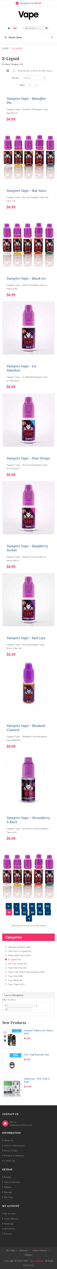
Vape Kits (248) (15, 976)
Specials (8, 1192)
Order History (11, 1218)
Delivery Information (14, 1145)
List (14, 70)
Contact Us (9, 1160)
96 (16, 912)
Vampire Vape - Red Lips (26, 638)
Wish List (8, 1223)
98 (32, 912)
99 (40, 912)
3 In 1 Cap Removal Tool (36, 1054)
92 (32, 906)
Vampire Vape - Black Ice (26, 278)
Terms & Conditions (14, 1155)
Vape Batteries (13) (17, 967)
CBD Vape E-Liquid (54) (19, 951)
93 (39, 906)
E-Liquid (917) (14, 959)
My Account (9, 1213)
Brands (7, 1177)
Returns (8, 1233)
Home (5, 48)
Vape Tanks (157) (16, 984)
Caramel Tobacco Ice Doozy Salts (38, 1032)
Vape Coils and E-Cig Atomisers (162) (26, 972)
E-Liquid (17, 48)
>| (29, 918)
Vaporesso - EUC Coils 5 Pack (36, 1080)
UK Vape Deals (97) (17, 963)
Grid (7, 70)
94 (47, 906)
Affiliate (8, 1187)
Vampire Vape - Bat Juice (26, 191)
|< (9, 906)
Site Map (8, 1197)
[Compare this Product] (48, 115)
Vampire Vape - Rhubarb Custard (26, 728)
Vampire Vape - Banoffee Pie (26, 101)
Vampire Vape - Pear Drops (28, 458)
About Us (8, 1140)
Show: (22, 85)
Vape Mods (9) (15, 980)
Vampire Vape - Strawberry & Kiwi (28, 820)
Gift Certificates (12, 1182)
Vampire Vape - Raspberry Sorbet (27, 548)
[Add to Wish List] (43, 115)
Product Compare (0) (12, 64)
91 (24, 906)
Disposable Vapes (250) (19, 955)
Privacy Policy (11, 1150)
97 (24, 912)
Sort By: (15, 78)
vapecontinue (36, 1260)
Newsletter (9, 1228)
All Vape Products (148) (19, 947)
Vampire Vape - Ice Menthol (21, 368)
